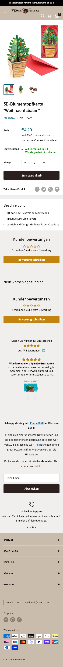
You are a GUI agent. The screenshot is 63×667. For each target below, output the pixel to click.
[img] (31, 345)
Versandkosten (43, 135)
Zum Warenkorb (32, 175)
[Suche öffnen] (43, 16)
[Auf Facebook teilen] (37, 189)
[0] (56, 16)
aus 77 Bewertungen (29, 350)
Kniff (38, 444)
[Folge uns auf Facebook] (6, 619)
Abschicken (31, 488)
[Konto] (49, 16)
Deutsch (9, 602)
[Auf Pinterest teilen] (43, 189)
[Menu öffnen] (5, 11)
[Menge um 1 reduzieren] (25, 162)
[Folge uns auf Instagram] (12, 619)
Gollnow (9, 118)
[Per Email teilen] (57, 189)
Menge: (8, 162)
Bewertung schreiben (31, 259)
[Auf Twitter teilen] (50, 189)
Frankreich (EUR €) (34, 602)
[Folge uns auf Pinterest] (19, 619)
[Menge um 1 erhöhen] (44, 162)
